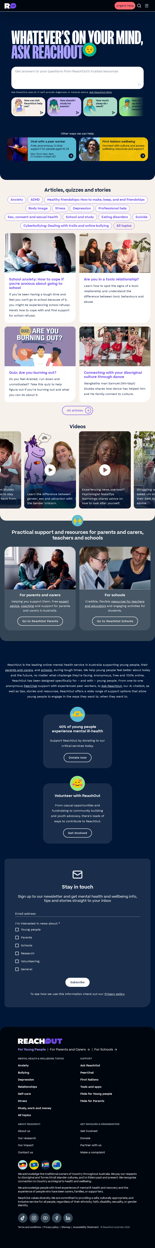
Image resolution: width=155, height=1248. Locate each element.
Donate (85, 1138)
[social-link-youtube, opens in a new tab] (45, 1218)
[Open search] (139, 5)
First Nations (89, 1080)
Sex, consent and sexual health (33, 217)
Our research (27, 1138)
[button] (50, 470)
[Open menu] (146, 5)
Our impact (25, 1145)
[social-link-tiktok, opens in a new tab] (22, 1218)
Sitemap (65, 1227)
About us (24, 1131)
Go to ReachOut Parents (40, 621)
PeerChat (30, 686)
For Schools (103, 1050)
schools (46, 670)
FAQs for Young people (96, 1094)
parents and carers (19, 670)
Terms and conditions (29, 1227)
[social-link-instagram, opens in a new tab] (34, 1218)
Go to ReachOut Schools (115, 621)
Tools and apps (91, 1087)
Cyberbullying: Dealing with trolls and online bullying (66, 226)
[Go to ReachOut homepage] (10, 6)
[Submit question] (139, 84)
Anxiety (17, 199)
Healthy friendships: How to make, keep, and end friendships (96, 199)
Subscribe (77, 982)
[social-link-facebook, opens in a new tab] (56, 1218)
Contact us (25, 1152)
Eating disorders (115, 217)
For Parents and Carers (68, 1050)
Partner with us (91, 1145)
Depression (82, 208)
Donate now (78, 757)
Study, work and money (34, 1108)
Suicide (141, 217)
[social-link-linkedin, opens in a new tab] (68, 1218)
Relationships (27, 1087)
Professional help (112, 208)
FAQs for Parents (92, 1101)
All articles (75, 410)
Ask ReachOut (111, 686)
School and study (80, 217)
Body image (38, 208)
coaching (27, 606)
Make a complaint (92, 1152)
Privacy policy (114, 994)
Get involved (77, 833)
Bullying (23, 1073)
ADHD (35, 199)
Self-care (24, 1094)
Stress (60, 208)
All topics (124, 226)
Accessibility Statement (86, 1227)
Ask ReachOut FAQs (100, 92)
